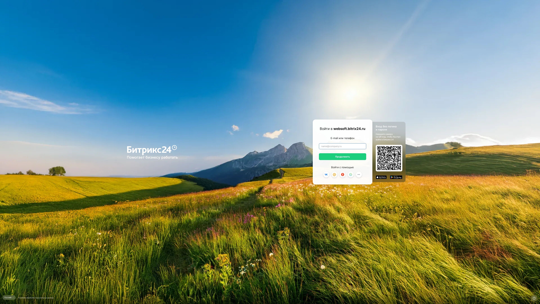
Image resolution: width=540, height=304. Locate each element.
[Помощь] (534, 298)
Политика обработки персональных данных (36, 298)
